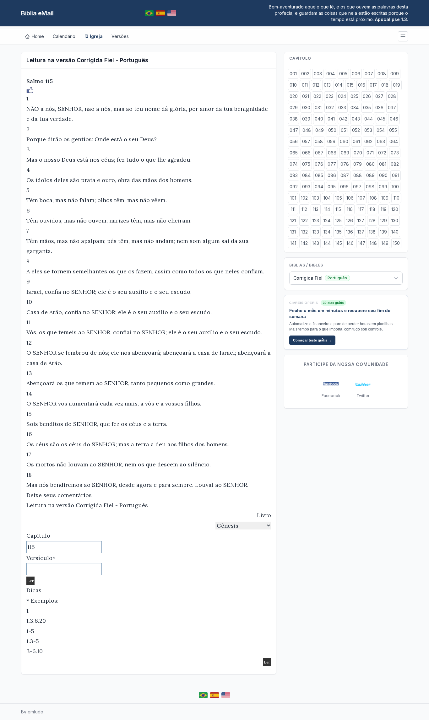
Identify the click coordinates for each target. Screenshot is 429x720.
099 (383, 186)
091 (395, 175)
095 (332, 186)
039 (306, 118)
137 (360, 231)
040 (319, 118)
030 (306, 107)
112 (304, 209)
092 (294, 186)
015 (350, 85)
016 (361, 85)
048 (306, 130)
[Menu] (403, 36)
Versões (120, 36)
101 (293, 198)
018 (384, 85)
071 (370, 152)
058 (319, 141)
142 (304, 243)
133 (315, 231)
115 (338, 209)
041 (331, 118)
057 (306, 141)
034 (354, 107)
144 (327, 243)
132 (304, 231)
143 (315, 243)
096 (344, 186)
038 (294, 118)
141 (293, 243)
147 (361, 243)
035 (367, 107)
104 (327, 198)
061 (356, 141)
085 (319, 175)
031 (318, 107)
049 (319, 130)
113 (315, 209)
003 (318, 73)
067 (319, 152)
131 (293, 231)
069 (345, 152)
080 (370, 164)
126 (349, 220)
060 (344, 141)
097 (357, 186)
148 (373, 243)
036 (379, 107)
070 (358, 152)
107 (361, 198)
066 (306, 152)
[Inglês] (171, 13)
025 (354, 96)
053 (368, 130)
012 (315, 85)
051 (344, 130)
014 (338, 85)
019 (396, 85)
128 (372, 220)
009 (394, 73)
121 (293, 220)
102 (304, 198)
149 (384, 243)
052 (356, 130)
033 (342, 107)
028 (392, 96)
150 (396, 243)
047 (294, 130)
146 (350, 243)
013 (327, 85)
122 (304, 220)
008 (381, 73)
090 (383, 175)
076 (319, 164)
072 (382, 152)
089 (370, 175)
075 (306, 164)
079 (357, 164)
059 (331, 141)
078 (344, 164)
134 (326, 231)
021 (305, 96)
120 (394, 209)
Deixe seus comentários (59, 495)
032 (330, 107)
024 (342, 96)
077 (332, 164)
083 (294, 175)
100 (395, 186)
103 (315, 198)
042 (343, 118)
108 (373, 198)
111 (293, 209)
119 (384, 209)
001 (293, 73)
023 (330, 96)
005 (343, 73)
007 (369, 73)
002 (305, 73)
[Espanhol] (160, 13)
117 (361, 209)
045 (381, 118)
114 (327, 209)
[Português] (149, 13)
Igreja (96, 36)
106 (350, 198)
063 (381, 141)
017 (373, 85)
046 (394, 118)
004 (330, 73)
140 (395, 231)
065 (294, 152)
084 (306, 175)
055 (393, 130)
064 (393, 141)
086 (332, 175)
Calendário (64, 36)
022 (317, 96)
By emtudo (32, 711)
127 (360, 220)
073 (395, 152)
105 (338, 198)
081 (382, 164)
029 (294, 107)
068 (332, 152)
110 (396, 198)
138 (372, 231)
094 (319, 186)
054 (381, 130)
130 (394, 220)
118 (372, 209)
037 (392, 107)
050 (332, 130)
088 (357, 175)
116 (350, 209)
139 (383, 231)
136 (349, 231)
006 (356, 73)
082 (395, 164)
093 (306, 186)
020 (294, 96)
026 (367, 96)
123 (315, 220)
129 (383, 220)
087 (344, 175)
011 (305, 85)
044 (368, 118)
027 (379, 96)
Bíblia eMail (37, 13)
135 (338, 231)
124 (326, 220)
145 (338, 243)
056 (294, 141)
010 (293, 85)
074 (294, 164)
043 (356, 118)
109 (384, 198)
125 (338, 220)
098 (370, 186)
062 (368, 141)
